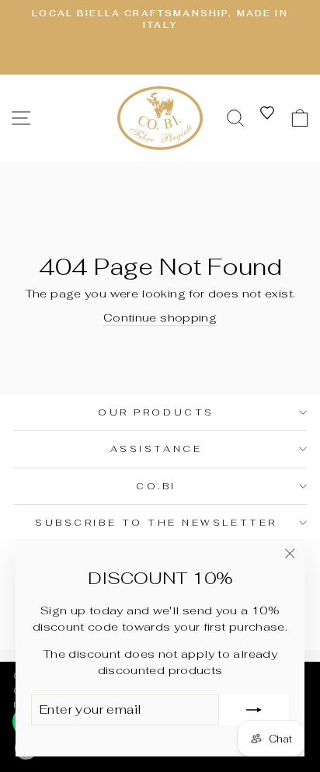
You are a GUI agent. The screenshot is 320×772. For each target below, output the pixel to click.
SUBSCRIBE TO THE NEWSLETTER (156, 522)
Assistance (156, 448)
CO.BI (156, 486)
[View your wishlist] (267, 112)
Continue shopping (160, 317)
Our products (156, 412)
